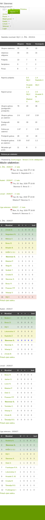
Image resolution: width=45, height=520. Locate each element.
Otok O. (7, 393)
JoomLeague (16, 160)
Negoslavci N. (11, 234)
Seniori (13, 12)
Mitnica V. (9, 239)
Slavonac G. (11, 257)
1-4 (36, 78)
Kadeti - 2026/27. (6, 180)
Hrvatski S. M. (11, 476)
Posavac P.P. (10, 288)
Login (5, 29)
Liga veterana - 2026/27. (9, 207)
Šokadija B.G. (10, 420)
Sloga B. (9, 266)
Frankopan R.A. (12, 467)
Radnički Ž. (9, 336)
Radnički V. (39, 80)
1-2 (27, 92)
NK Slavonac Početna (18, 9)
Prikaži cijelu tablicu (7, 300)
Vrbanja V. (9, 292)
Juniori (5, 14)
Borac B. (9, 243)
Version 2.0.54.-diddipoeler (32, 160)
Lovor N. (8, 384)
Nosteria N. (10, 441)
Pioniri (5, 16)
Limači (5, 24)
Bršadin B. (9, 248)
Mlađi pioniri (7, 19)
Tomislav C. (9, 406)
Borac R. (9, 284)
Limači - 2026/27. (6, 194)
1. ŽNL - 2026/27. (6, 167)
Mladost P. (9, 261)
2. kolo (17, 167)
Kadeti (5, 21)
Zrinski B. (9, 230)
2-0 (36, 92)
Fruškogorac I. (11, 490)
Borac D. (8, 322)
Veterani (6, 26)
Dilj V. (28, 80)
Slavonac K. (10, 279)
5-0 (27, 78)
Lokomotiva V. (10, 331)
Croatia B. (9, 275)
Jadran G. (8, 379)
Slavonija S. (9, 345)
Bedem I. (8, 318)
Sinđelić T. (9, 270)
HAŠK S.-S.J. (10, 252)
